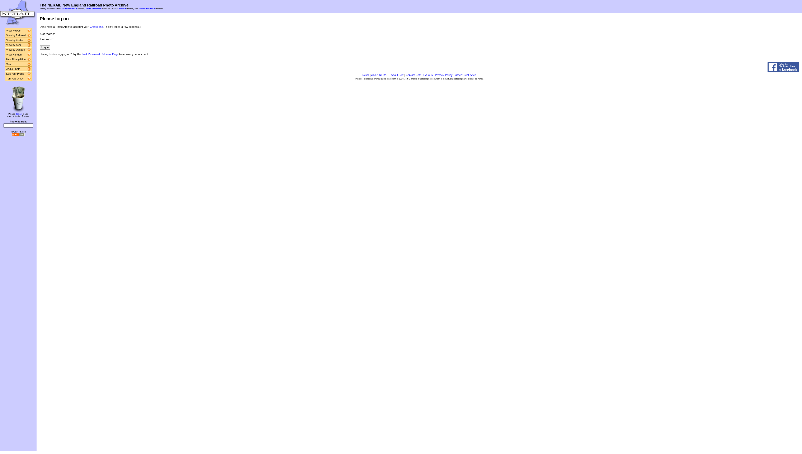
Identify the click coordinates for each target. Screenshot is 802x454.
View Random (14, 54)
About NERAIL (380, 75)
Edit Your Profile (15, 74)
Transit (122, 9)
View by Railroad (16, 35)
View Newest (13, 30)
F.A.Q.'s (428, 75)
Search (10, 64)
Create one (96, 26)
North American (94, 9)
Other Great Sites (465, 75)
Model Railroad (69, 9)
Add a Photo (13, 69)
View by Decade (15, 50)
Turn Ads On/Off (15, 78)
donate (19, 114)
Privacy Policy (444, 75)
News (365, 75)
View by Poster (14, 40)
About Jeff (397, 75)
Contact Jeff (413, 75)
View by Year (13, 45)
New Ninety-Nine (16, 59)
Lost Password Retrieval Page (100, 54)
